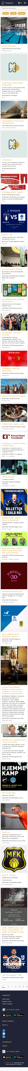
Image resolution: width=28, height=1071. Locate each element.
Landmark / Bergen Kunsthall (10, 559)
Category (21, 13)
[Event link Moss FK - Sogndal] (14, 859)
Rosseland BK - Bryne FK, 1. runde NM (12, 334)
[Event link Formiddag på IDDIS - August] (14, 182)
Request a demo (6, 1001)
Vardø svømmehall (8, 46)
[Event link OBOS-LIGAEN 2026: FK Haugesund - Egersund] (14, 618)
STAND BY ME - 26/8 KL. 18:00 (13, 424)
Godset (4, 979)
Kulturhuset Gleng (7, 943)
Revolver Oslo (6, 400)
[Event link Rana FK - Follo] (14, 218)
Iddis (3, 201)
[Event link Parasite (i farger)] (14, 467)
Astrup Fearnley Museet (9, 127)
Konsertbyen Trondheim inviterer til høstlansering (14, 445)
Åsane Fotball (6, 843)
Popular (13, 13)
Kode (3, 97)
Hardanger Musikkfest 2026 (12, 591)
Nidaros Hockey (6, 529)
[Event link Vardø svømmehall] (14, 30)
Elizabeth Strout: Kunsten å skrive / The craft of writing (14, 741)
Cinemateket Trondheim (8, 486)
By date (5, 13)
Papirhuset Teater (7, 720)
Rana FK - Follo (7, 235)
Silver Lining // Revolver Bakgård (14, 396)
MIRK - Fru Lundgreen (8, 456)
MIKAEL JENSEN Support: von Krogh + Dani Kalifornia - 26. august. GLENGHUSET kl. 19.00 (13, 930)
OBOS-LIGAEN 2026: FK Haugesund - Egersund (10, 635)
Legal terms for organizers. (16, 1064)
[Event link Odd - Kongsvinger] (14, 776)
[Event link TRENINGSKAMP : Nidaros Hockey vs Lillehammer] (14, 502)
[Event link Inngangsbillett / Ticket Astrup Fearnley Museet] (14, 110)
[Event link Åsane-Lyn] (14, 816)
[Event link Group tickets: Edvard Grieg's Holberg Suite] (14, 67)
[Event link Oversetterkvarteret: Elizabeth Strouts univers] (14, 290)
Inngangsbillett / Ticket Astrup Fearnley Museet (13, 122)
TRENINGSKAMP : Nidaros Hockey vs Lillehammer (11, 519)
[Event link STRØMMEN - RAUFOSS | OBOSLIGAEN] (14, 358)
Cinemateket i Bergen (8, 429)
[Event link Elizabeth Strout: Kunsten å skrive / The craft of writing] (14, 731)
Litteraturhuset (6, 310)
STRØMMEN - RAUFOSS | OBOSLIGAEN (11, 370)
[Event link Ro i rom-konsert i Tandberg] (14, 257)
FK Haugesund (6, 643)
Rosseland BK (6, 347)
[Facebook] (14, 1030)
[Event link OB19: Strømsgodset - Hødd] (14, 959)
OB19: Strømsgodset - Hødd (12, 975)
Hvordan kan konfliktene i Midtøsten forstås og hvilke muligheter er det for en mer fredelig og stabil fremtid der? (12, 690)
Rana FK (4, 243)
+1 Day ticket (6, 160)
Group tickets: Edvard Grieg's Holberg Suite (12, 84)
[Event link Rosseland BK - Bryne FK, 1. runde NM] (14, 322)
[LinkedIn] (14, 1036)
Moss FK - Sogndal (8, 875)
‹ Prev (3, 986)
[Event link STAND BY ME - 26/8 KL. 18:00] (14, 413)
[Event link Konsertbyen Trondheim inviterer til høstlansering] (14, 436)
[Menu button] (25, 3)
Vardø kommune (6, 50)
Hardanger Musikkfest (8, 602)
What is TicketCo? (7, 1004)
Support (4, 1046)
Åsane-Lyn (6, 832)
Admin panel (5, 999)
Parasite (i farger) (8, 477)
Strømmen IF (5, 375)
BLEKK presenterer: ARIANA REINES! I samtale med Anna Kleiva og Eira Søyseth (12, 551)
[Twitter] (14, 1033)
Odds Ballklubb (6, 800)
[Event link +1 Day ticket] (14, 144)
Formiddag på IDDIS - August (12, 192)
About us (5, 1025)
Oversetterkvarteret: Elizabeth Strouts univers (13, 300)
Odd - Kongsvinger (9, 793)
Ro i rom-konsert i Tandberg (12, 269)
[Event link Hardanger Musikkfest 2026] (14, 576)
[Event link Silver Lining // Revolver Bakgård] (14, 386)
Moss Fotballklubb (7, 884)
